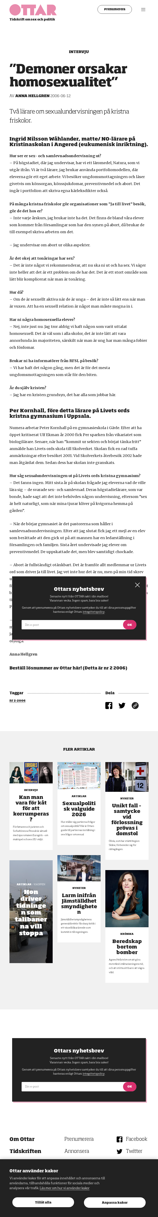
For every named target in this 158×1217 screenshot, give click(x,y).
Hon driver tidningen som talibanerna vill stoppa (31, 913)
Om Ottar (21, 1139)
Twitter (134, 1151)
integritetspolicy (93, 1073)
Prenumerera (114, 9)
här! (77, 668)
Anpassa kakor (115, 1202)
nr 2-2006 (17, 700)
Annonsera (76, 1151)
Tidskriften (25, 1151)
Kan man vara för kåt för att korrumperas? (31, 808)
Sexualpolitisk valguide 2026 (79, 809)
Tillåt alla (43, 1202)
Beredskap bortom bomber (127, 947)
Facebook (136, 1139)
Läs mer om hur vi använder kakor (64, 1188)
